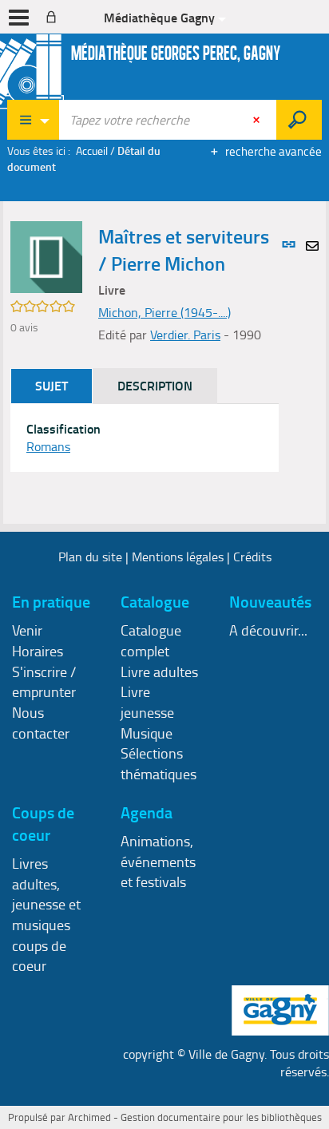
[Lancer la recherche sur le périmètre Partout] (299, 120)
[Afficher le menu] (19, 18)
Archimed (89, 1117)
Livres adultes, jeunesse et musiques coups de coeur (46, 915)
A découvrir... (268, 630)
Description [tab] (154, 385)
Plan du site (90, 556)
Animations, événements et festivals (158, 861)
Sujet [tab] (51, 385)
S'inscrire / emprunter (44, 682)
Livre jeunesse (147, 702)
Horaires (37, 650)
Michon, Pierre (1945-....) (164, 312)
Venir (27, 630)
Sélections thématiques (158, 763)
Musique (146, 733)
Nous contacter (40, 723)
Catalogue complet (151, 640)
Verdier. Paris (185, 334)
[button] (46, 255)
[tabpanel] (144, 438)
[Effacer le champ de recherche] (258, 120)
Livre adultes (159, 671)
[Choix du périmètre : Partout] (33, 120)
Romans (48, 446)
